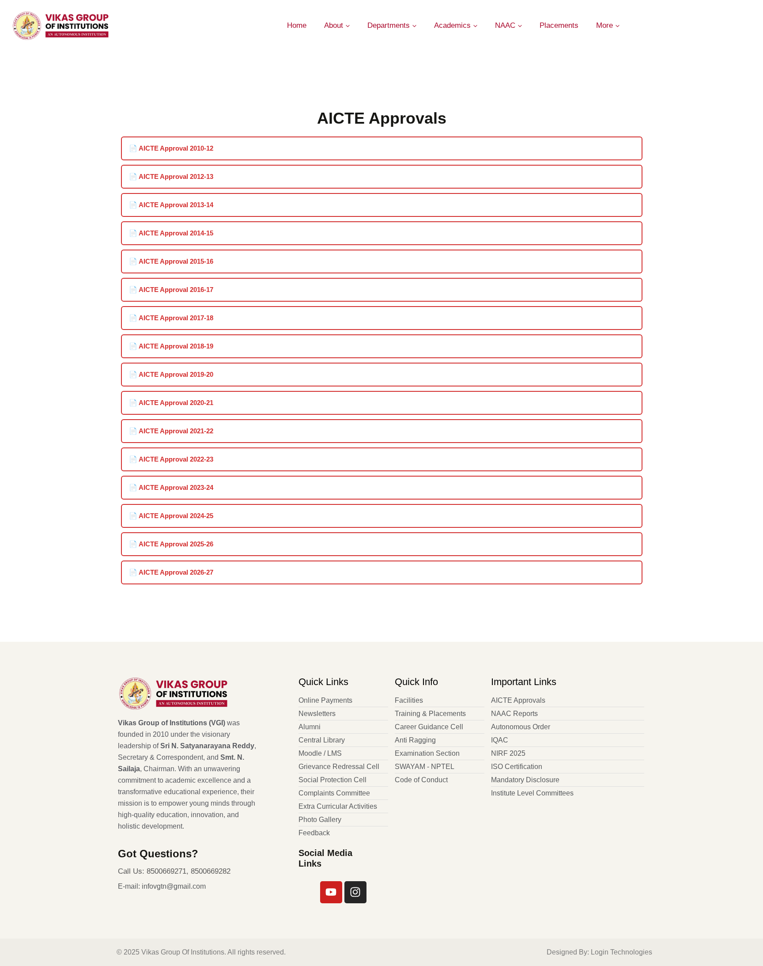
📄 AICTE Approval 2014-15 (171, 233)
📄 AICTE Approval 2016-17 (171, 289)
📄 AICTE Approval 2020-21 (171, 402)
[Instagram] (355, 892)
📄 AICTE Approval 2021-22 (171, 431)
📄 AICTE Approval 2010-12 (171, 148)
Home (296, 25)
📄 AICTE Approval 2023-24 (171, 487)
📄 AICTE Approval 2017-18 (171, 318)
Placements (559, 25)
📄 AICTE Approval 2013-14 (171, 204)
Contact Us (724, 25)
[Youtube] (331, 892)
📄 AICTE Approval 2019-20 (171, 374)
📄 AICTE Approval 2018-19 (171, 346)
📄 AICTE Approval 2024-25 (171, 515)
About (333, 25)
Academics (452, 25)
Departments (388, 25)
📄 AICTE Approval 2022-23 (171, 459)
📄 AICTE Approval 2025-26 (171, 544)
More (604, 25)
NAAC (505, 25)
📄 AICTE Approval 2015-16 (171, 261)
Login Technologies (621, 952)
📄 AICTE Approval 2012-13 (171, 176)
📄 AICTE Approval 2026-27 (171, 572)
